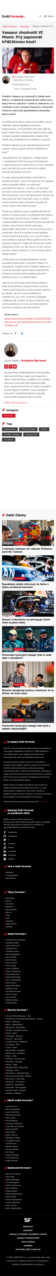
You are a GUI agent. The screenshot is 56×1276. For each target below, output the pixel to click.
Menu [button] (51, 16)
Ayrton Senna (12, 1135)
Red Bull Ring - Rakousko (17, 1067)
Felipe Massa (11, 1191)
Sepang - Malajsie (13, 1093)
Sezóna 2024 (31, 434)
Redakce (9, 872)
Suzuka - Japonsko (14, 1039)
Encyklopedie (12, 875)
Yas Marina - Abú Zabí (15, 1079)
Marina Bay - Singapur (15, 1050)
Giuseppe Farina (13, 1140)
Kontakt (28, 1230)
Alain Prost (10, 1132)
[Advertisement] (29, 5)
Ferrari (44, 429)
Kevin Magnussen (13, 1208)
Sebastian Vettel (13, 1138)
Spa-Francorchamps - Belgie (18, 1076)
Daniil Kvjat (11, 1197)
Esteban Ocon (12, 988)
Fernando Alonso (13, 991)
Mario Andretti (12, 1129)
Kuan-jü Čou (11, 1205)
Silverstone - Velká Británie (17, 1073)
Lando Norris (11, 948)
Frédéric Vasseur (12, 434)
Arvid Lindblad (12, 968)
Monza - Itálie (12, 1064)
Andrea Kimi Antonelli (15, 940)
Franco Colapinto (13, 971)
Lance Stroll (11, 997)
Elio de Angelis (12, 1182)
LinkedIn (12, 851)
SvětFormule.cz (9, 26)
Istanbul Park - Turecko (16, 1090)
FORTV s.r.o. (44, 801)
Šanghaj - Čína (12, 1070)
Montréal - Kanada (14, 1062)
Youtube (12, 855)
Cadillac (9, 927)
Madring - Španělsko (15, 1084)
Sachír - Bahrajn (13, 1022)
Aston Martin (11, 924)
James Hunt (11, 1143)
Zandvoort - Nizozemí (15, 1082)
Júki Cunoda (11, 994)
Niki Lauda (10, 1118)
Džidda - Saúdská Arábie (16, 1030)
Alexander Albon (13, 985)
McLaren (9, 904)
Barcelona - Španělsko (15, 1027)
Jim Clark (10, 1152)
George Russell (12, 943)
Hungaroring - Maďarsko (16, 1042)
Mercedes (10, 898)
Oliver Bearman (13, 974)
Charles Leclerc (28, 429)
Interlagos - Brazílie (14, 1036)
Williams (9, 921)
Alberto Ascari (12, 1146)
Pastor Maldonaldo (14, 1194)
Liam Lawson (11, 963)
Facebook (12, 832)
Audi (8, 918)
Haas (8, 915)
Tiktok (11, 847)
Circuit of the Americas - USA (18, 1016)
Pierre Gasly (11, 965)
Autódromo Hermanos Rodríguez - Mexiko (24, 1019)
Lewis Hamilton (13, 945)
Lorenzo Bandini (13, 1202)
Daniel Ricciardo (13, 1174)
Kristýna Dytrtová (20, 84)
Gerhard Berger (12, 1179)
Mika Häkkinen (12, 1158)
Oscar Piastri (11, 957)
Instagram (12, 836)
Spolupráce (11, 878)
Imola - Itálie (11, 1033)
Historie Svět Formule (28, 1249)
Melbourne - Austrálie (15, 1053)
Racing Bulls (11, 909)
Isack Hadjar (11, 960)
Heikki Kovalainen (14, 1199)
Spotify (11, 859)
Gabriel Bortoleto (13, 977)
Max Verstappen (13, 954)
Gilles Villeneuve (13, 1185)
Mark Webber (12, 1188)
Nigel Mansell (12, 1160)
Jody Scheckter (12, 1155)
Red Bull (9, 907)
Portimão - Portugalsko (16, 1087)
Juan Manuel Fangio (15, 1126)
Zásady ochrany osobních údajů (28, 1234)
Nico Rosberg (11, 1120)
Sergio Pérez (11, 1003)
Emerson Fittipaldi (14, 1123)
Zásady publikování (28, 1238)
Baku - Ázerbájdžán (14, 1024)
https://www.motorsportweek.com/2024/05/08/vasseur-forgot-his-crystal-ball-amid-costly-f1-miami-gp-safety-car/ (28, 321)
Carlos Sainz (10, 429)
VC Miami (8, 439)
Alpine (8, 912)
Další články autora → (16, 402)
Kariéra (28, 1245)
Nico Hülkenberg (13, 980)
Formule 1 (24, 26)
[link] (40, 16)
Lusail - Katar (11, 1047)
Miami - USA (11, 1056)
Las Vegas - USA (12, 1044)
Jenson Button (12, 1149)
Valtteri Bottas (12, 1000)
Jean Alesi (10, 1177)
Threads (11, 844)
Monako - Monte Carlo (15, 1059)
